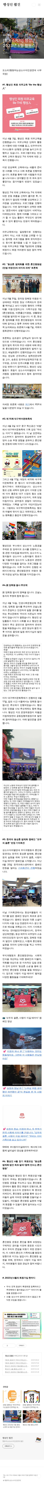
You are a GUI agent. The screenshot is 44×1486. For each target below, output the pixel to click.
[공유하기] (9, 1345)
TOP (39, 1476)
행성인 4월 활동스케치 (13, 1369)
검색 (34, 5)
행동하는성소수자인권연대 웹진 (12, 1441)
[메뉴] (39, 4)
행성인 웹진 (11, 4)
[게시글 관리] (13, 1345)
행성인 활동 (9, 1356)
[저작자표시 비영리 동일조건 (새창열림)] (29, 1346)
